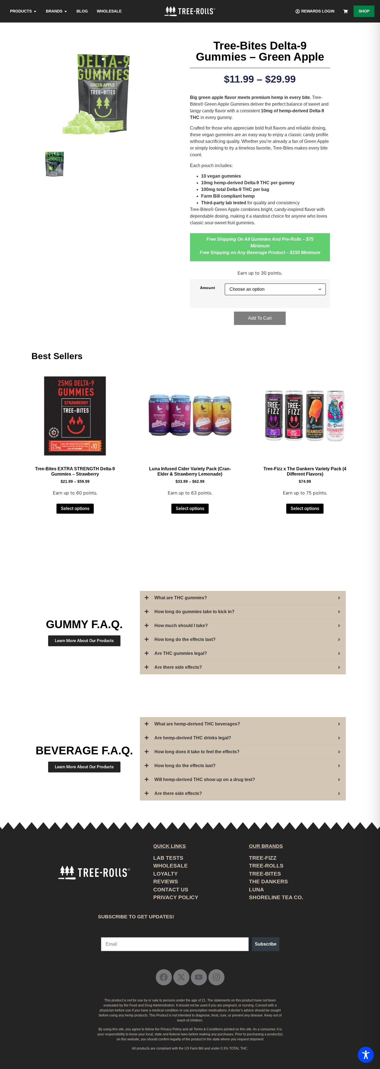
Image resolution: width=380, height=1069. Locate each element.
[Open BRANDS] (66, 11)
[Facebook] (164, 977)
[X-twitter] (181, 977)
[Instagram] (216, 977)
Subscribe (266, 944)
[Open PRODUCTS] (35, 11)
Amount (207, 288)
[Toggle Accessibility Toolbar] (365, 1054)
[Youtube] (199, 977)
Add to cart (260, 318)
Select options (75, 508)
